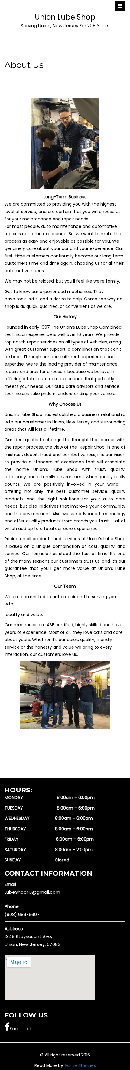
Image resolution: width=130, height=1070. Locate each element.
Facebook (21, 1028)
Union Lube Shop (65, 17)
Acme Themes (80, 1065)
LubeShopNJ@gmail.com (32, 892)
